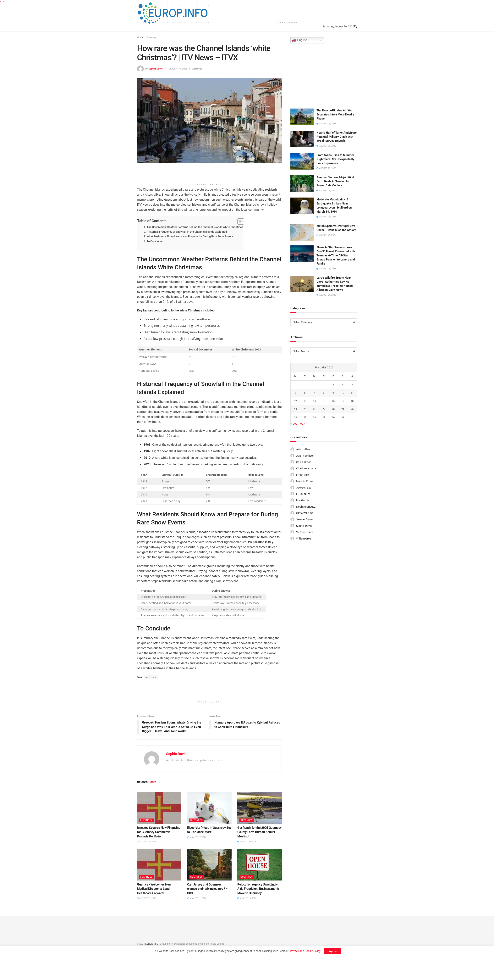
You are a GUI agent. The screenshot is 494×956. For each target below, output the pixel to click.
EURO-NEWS (303, 493)
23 (333, 409)
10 (342, 392)
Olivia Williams (304, 513)
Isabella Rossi (304, 481)
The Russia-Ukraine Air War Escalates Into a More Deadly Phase (335, 114)
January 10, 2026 (178, 68)
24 (342, 409)
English (301, 40)
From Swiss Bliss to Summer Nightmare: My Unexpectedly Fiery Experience (335, 159)
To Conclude (154, 241)
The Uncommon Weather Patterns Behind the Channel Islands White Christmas (195, 227)
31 (342, 417)
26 (295, 417)
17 (342, 401)
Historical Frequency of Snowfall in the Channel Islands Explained (187, 231)
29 (323, 417)
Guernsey (151, 37)
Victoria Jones (304, 532)
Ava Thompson (305, 455)
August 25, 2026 (247, 841)
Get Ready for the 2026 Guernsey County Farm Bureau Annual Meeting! (259, 832)
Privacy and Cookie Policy (305, 951)
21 (314, 409)
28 (314, 417)
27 (305, 417)
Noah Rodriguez (306, 506)
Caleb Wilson (303, 462)
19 (295, 409)
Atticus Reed (303, 449)
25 (352, 409)
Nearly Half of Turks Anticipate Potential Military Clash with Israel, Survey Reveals (336, 137)
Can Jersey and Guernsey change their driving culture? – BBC (207, 889)
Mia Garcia (302, 500)
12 (295, 401)
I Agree (332, 951)
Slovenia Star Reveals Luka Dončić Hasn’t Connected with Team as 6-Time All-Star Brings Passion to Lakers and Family (335, 255)
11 (352, 392)
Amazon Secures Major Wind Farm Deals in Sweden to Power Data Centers (335, 181)
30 (333, 417)
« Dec (294, 423)
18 (352, 401)
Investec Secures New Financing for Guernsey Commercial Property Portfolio (158, 832)
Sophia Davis (155, 68)
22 (323, 409)
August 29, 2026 (147, 841)
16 (333, 401)
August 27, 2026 (197, 837)
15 (323, 401)
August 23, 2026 (147, 898)
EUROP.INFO (151, 943)
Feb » (302, 423)
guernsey (150, 677)
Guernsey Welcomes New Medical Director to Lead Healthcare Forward (154, 889)
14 (314, 401)
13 (305, 401)
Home (140, 37)
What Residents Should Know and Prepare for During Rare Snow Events (190, 236)
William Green (304, 538)
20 (305, 409)
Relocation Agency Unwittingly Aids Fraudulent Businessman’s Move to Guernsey (258, 889)
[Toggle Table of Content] (238, 221)
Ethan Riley (303, 474)
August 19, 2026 (247, 898)
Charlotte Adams (306, 468)
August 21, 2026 (197, 898)
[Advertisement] (287, 9)
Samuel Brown (305, 519)
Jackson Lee (303, 487)
